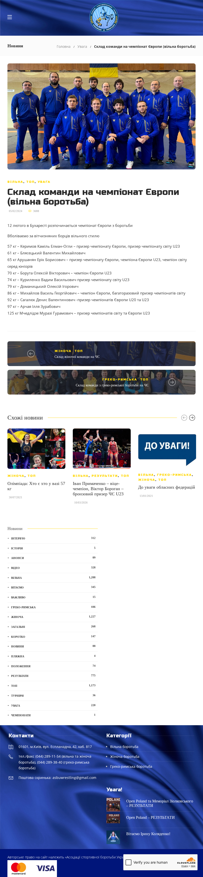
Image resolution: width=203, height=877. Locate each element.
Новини (53, 646)
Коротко (53, 636)
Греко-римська (119, 379)
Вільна (15, 182)
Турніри (53, 695)
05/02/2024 (15, 211)
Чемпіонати (53, 715)
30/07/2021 (15, 497)
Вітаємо (53, 587)
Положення (53, 666)
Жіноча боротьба (124, 756)
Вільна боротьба (124, 746)
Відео (53, 567)
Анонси (53, 557)
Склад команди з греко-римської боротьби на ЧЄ (112, 385)
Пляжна (53, 656)
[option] (36, 466)
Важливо (53, 597)
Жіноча (63, 351)
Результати (105, 476)
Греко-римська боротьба (131, 766)
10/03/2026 (81, 502)
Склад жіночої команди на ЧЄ (77, 357)
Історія (53, 548)
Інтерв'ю (53, 538)
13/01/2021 (146, 495)
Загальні (53, 626)
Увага (82, 46)
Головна (64, 46)
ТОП (30, 182)
